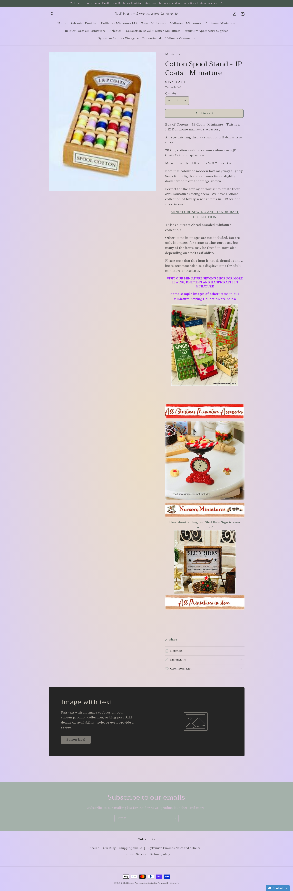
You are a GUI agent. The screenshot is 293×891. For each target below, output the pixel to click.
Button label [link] (75, 739)
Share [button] (173, 639)
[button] (52, 14)
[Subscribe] (174, 818)
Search (94, 848)
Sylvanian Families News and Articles (175, 848)
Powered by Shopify (168, 883)
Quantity (171, 93)
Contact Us (279, 888)
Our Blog (109, 848)
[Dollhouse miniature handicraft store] (204, 385)
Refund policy (160, 854)
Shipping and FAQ (132, 848)
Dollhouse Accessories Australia (140, 883)
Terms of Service (135, 854)
